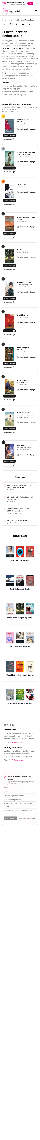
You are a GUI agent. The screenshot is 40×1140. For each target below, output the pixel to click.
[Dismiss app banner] (36, 3)
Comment (7, 806)
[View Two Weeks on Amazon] (9, 451)
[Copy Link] (29, 24)
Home (4, 20)
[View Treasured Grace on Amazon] (9, 419)
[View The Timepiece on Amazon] (9, 386)
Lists (10, 20)
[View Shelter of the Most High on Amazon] (9, 158)
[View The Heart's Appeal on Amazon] (9, 289)
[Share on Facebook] (10, 24)
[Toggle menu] (36, 11)
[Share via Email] (23, 24)
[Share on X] (16, 24)
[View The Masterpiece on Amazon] (9, 354)
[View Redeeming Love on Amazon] (9, 126)
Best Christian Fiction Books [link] (24, 20)
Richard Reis (10, 729)
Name (6, 788)
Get (30, 3)
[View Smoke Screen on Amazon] (9, 191)
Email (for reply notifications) (14, 796)
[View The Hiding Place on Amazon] (9, 321)
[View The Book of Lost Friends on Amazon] (9, 223)
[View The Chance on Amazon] (9, 256)
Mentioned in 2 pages (28, 129)
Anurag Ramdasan (13, 747)
